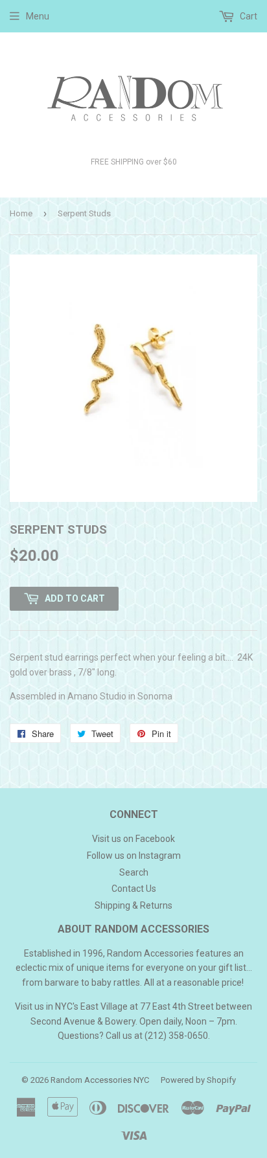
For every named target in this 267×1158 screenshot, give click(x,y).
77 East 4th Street (177, 1006)
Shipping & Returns (133, 905)
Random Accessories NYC (100, 1080)
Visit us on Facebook (133, 839)
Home (21, 213)
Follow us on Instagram (134, 855)
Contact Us (133, 888)
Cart (247, 16)
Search (133, 872)
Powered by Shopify (198, 1080)
